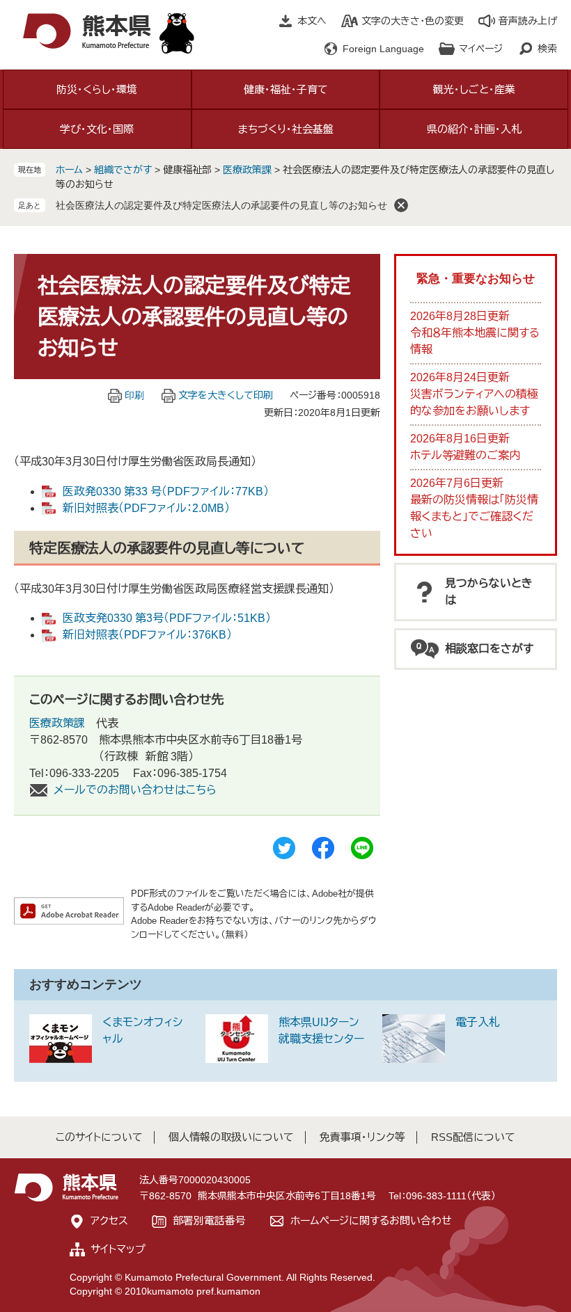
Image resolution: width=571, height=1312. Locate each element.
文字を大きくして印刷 (225, 395)
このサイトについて (99, 1137)
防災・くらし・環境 (96, 89)
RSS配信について (473, 1137)
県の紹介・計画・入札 (474, 129)
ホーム (69, 169)
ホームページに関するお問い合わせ (371, 1220)
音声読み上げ (528, 20)
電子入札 (477, 1022)
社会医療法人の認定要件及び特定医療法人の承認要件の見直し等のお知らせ (221, 205)
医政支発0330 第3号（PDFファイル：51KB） (167, 618)
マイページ (481, 48)
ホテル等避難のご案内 (465, 455)
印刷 (134, 395)
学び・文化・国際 (97, 129)
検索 (547, 48)
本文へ (312, 20)
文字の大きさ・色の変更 (412, 20)
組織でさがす (123, 169)
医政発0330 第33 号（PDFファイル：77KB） (166, 491)
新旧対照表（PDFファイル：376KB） (147, 635)
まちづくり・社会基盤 (286, 129)
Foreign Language (383, 48)
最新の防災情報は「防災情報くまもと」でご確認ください (474, 516)
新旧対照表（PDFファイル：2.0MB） (146, 508)
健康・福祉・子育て (286, 89)
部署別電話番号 (209, 1220)
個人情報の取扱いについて (231, 1137)
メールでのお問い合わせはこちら (135, 790)
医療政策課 (247, 169)
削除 (401, 205)
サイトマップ (118, 1249)
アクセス (109, 1220)
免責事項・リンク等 (362, 1137)
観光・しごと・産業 (474, 89)
